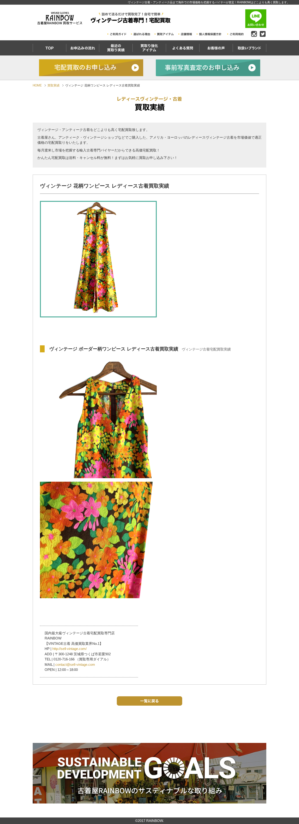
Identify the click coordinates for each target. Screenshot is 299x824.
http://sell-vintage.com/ (69, 649)
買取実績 (53, 85)
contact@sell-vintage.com (75, 664)
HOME (37, 85)
